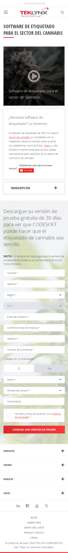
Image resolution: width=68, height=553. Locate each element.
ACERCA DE (8, 479)
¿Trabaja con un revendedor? (19, 359)
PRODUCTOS (9, 451)
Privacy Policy (34, 532)
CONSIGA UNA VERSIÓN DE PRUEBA (34, 429)
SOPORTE (7, 465)
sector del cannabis (19, 137)
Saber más (34, 522)
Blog (34, 517)
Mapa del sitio (34, 527)
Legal (34, 537)
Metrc (47, 145)
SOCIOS (6, 493)
